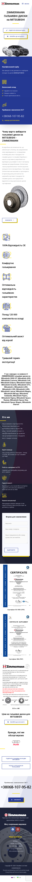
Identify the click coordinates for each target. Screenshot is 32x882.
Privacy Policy (9, 872)
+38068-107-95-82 (13, 116)
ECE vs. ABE (16, 708)
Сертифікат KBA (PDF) (16, 659)
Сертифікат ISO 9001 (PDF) (16, 610)
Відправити (11, 550)
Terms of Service (19, 872)
